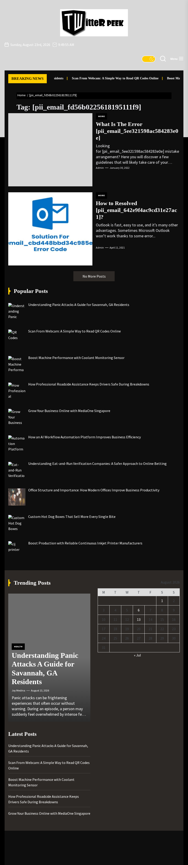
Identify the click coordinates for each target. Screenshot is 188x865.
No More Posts (94, 276)
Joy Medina (18, 690)
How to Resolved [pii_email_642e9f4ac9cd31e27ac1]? (136, 210)
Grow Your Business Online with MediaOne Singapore (49, 813)
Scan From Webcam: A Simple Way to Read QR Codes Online (110, 78)
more (101, 116)
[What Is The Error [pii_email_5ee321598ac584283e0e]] (50, 149)
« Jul (137, 655)
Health (18, 646)
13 (139, 619)
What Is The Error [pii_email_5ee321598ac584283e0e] (137, 131)
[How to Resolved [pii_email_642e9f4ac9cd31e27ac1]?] (50, 228)
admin (100, 167)
